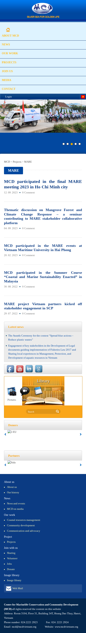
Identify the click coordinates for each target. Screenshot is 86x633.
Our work (10, 53)
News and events (16, 503)
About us (12, 486)
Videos (25, 399)
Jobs (9, 563)
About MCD (10, 35)
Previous (3, 127)
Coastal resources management (23, 519)
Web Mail (17, 588)
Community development (21, 525)
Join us (7, 71)
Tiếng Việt (83, 96)
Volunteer (12, 558)
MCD (7, 161)
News (6, 44)
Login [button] (8, 96)
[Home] (43, 10)
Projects (9, 62)
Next (83, 127)
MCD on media (15, 508)
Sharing (11, 552)
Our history (13, 492)
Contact (8, 88)
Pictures (11, 399)
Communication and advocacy (23, 530)
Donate (11, 569)
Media (6, 80)
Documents (38, 399)
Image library (14, 580)
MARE (28, 161)
